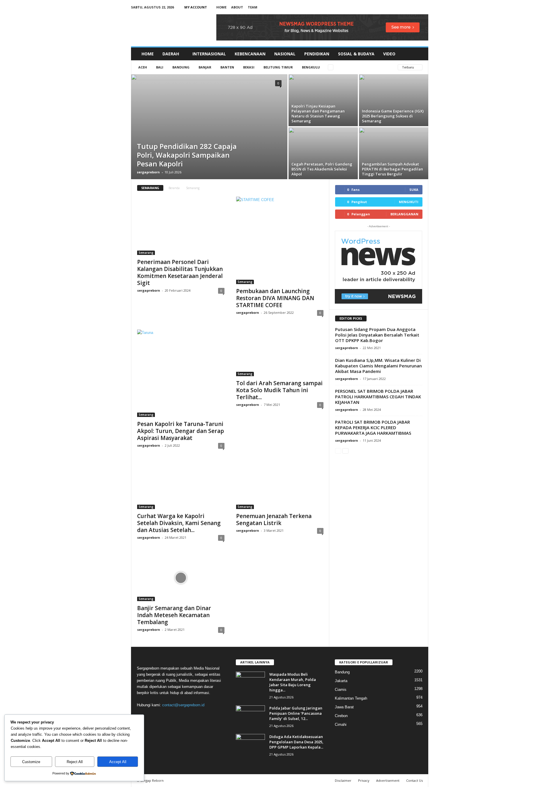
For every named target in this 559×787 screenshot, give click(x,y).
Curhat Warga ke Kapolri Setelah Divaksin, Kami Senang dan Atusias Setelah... (179, 523)
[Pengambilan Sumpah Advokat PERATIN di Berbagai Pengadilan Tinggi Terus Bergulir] (393, 149)
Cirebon (341, 716)
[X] (414, 7)
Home (221, 7)
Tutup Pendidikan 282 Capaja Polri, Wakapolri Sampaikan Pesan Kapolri (187, 154)
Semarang (146, 253)
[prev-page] (338, 451)
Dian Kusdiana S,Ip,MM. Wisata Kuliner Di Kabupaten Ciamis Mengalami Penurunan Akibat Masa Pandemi (378, 365)
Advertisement (387, 780)
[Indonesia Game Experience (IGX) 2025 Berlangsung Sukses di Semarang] (393, 93)
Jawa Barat (344, 707)
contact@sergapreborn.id (183, 705)
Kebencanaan (250, 54)
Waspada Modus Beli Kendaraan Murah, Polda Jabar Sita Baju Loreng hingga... (292, 682)
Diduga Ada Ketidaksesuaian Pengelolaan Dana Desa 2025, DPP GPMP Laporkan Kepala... (296, 742)
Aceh (142, 67)
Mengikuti (408, 202)
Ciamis (340, 689)
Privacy (363, 780)
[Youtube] (423, 7)
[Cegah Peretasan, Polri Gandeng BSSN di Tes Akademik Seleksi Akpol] (323, 150)
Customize (31, 762)
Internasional (209, 54)
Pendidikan (316, 54)
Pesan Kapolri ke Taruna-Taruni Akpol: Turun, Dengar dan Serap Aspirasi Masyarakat (180, 431)
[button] (419, 53)
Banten (227, 67)
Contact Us (414, 780)
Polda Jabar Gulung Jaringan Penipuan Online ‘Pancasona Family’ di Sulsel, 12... (295, 713)
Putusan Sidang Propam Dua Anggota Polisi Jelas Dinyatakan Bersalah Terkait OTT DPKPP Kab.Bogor (377, 334)
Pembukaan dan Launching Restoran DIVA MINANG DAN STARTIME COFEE (275, 298)
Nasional (285, 54)
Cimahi (340, 724)
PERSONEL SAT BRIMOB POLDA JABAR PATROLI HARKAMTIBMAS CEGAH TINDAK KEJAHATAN (378, 396)
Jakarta (341, 681)
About (237, 7)
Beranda (174, 188)
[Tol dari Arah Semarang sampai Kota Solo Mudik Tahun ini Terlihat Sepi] (279, 353)
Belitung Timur (278, 67)
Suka (413, 189)
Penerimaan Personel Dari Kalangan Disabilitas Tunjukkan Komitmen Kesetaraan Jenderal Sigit (180, 272)
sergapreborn (148, 172)
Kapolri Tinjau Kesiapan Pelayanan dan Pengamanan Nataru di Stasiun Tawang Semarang (318, 113)
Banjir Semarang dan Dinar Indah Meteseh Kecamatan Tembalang (174, 615)
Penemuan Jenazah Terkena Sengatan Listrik (274, 519)
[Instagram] (405, 7)
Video (389, 54)
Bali (159, 67)
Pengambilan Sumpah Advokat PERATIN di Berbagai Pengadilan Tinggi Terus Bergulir (392, 169)
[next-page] (345, 451)
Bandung (181, 67)
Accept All (117, 762)
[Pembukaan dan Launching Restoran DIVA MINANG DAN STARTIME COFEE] (279, 240)
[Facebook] (396, 7)
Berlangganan (404, 214)
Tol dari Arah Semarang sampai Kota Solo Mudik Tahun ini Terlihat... (279, 390)
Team (252, 7)
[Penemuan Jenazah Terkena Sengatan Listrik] (279, 485)
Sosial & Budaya (356, 54)
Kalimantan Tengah (351, 698)
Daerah (170, 54)
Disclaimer (343, 780)
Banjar (205, 67)
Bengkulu (311, 67)
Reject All (75, 762)
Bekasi (248, 67)
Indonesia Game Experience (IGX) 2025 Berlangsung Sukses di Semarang (393, 116)
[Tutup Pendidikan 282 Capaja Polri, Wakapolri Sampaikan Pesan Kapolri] (209, 126)
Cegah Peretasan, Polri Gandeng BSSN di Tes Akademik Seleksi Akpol (321, 169)
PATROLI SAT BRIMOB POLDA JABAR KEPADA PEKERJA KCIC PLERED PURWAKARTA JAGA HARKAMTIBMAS (373, 427)
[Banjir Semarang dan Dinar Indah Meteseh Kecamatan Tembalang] (180, 577)
